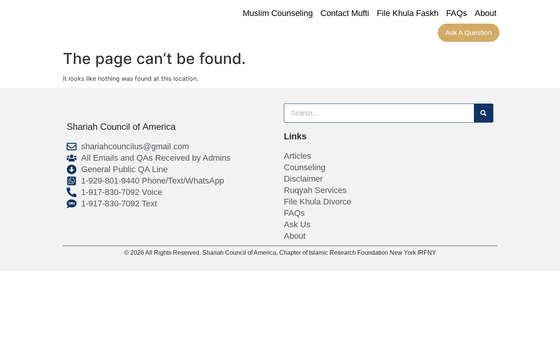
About (485, 13)
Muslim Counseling (278, 13)
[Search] (483, 113)
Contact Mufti (344, 13)
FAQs (456, 13)
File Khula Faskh (407, 13)
